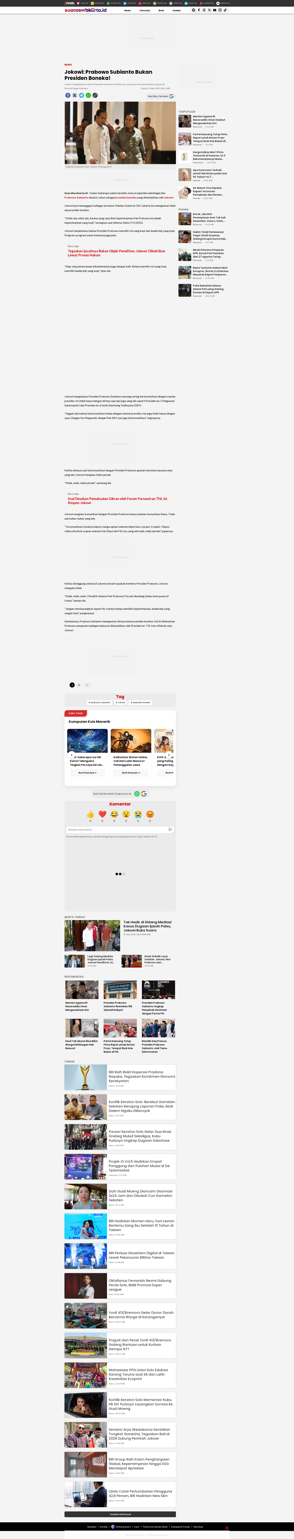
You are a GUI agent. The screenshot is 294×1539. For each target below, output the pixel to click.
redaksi (91, 1526)
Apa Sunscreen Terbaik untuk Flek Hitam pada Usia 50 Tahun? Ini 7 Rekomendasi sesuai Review (210, 173)
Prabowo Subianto (76, 197)
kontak (104, 1526)
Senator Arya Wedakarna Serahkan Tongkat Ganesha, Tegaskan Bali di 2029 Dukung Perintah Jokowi (139, 1434)
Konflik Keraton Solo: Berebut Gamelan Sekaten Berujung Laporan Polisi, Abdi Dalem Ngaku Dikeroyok (142, 1106)
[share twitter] (74, 96)
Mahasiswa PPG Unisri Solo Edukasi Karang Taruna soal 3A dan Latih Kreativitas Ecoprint (138, 1374)
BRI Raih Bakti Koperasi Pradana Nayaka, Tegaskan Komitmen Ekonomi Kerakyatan (142, 1076)
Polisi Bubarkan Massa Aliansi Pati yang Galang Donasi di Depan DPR (208, 289)
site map (198, 1526)
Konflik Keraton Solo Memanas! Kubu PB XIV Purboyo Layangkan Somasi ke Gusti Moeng (141, 1404)
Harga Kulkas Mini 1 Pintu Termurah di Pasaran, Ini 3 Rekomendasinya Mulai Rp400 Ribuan (209, 155)
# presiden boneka (140, 702)
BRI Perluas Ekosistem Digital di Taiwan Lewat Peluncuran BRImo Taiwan (142, 1255)
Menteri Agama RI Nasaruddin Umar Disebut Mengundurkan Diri (209, 120)
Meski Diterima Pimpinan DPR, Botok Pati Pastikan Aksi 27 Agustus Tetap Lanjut (208, 253)
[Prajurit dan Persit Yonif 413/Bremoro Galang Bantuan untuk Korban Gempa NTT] (85, 1356)
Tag (120, 696)
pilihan (183, 209)
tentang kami (123, 1526)
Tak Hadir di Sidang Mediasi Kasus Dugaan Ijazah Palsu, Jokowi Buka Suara (148, 926)
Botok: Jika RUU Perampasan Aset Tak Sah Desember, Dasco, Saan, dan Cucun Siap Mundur (209, 217)
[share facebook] (67, 96)
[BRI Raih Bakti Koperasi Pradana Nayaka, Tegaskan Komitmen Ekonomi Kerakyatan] (85, 1088)
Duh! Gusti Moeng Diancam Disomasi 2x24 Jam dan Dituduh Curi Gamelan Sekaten (140, 1195)
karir (136, 1526)
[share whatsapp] (88, 96)
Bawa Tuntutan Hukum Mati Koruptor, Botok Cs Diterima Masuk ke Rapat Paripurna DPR (210, 271)
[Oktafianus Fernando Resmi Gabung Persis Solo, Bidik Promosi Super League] (85, 1297)
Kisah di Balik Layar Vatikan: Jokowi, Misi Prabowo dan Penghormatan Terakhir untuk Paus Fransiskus (159, 959)
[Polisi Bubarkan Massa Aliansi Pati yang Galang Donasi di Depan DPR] (184, 295)
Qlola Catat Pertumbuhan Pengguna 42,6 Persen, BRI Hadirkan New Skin (140, 1493)
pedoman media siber (155, 1526)
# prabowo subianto (99, 702)
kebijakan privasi (180, 1526)
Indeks (177, 10)
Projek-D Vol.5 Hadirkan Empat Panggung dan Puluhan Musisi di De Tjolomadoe (139, 1166)
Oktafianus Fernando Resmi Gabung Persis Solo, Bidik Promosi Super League (140, 1285)
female (196, 180)
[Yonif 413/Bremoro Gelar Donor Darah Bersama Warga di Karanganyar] (85, 1326)
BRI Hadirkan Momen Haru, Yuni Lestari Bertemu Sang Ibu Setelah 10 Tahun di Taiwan (141, 1225)
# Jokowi (120, 702)
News (127, 10)
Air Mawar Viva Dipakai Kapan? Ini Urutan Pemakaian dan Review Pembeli (207, 191)
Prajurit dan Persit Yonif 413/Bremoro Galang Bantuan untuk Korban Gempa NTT (140, 1344)
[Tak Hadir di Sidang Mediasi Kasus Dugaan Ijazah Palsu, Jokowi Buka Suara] (92, 935)
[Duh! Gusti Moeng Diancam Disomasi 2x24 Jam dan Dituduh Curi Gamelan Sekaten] (85, 1207)
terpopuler (186, 112)
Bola (161, 10)
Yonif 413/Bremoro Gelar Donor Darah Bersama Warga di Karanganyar (141, 1314)
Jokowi (168, 197)
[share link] (95, 96)
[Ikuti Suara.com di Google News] (143, 793)
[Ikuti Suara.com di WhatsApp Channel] (137, 793)
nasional (197, 127)
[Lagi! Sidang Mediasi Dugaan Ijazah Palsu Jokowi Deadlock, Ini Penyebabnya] (75, 966)
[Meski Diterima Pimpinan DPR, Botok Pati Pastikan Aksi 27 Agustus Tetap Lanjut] (184, 259)
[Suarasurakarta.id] (85, 11)
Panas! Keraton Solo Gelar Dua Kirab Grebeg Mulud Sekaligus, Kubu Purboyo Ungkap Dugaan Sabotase (140, 1136)
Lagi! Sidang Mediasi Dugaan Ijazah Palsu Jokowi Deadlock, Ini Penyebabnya (100, 959)
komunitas (198, 163)
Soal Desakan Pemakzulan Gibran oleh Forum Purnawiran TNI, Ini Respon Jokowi (117, 501)
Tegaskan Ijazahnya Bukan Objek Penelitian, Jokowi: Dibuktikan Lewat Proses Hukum (116, 253)
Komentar (120, 804)
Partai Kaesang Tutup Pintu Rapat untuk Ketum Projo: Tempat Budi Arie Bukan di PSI (210, 138)
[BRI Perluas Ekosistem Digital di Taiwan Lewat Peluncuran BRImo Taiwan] (85, 1267)
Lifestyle (145, 10)
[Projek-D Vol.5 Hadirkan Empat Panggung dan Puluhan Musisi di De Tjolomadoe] (85, 1178)
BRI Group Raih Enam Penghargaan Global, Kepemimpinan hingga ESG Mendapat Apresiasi (139, 1463)
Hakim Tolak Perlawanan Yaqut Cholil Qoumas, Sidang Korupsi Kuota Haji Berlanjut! (209, 235)
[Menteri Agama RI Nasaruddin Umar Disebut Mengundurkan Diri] (184, 126)
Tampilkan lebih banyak (120, 1514)
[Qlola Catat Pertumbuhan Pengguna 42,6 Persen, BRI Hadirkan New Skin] (85, 1505)
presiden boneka (126, 197)
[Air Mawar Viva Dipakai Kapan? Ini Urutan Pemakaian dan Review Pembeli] (184, 197)
